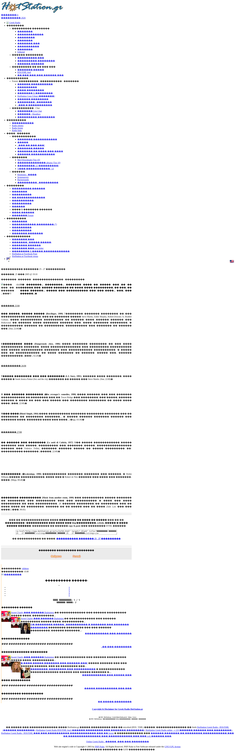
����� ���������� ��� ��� (108, 688)
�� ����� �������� (115, 702)
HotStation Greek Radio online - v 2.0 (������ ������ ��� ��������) (189, 730)
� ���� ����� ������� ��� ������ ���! (54, 663)
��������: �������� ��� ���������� (63, 669)
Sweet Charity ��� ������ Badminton (33, 612)
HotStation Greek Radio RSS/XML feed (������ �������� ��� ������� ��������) (90, 730)
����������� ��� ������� (108, 633)
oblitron (25, 568)
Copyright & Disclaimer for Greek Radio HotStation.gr (117, 709)
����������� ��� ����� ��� (107, 675)
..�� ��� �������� (116, 647)
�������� (12, 574)
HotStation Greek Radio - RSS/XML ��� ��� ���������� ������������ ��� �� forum (57, 733)
